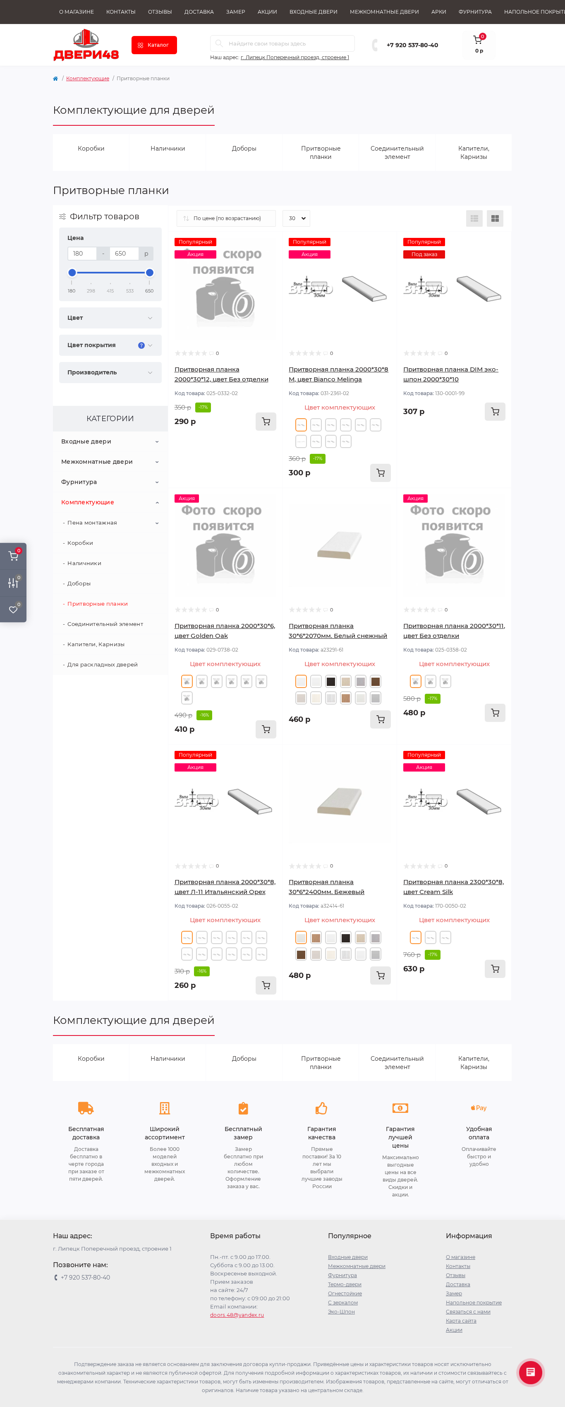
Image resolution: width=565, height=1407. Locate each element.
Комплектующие (87, 78)
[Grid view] (495, 218)
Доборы (79, 583)
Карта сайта (461, 1321)
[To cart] (266, 421)
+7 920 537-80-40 (412, 45)
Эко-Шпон (341, 1312)
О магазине (76, 12)
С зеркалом (343, 1302)
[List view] (474, 218)
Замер (235, 12)
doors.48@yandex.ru (237, 1315)
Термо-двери (345, 1284)
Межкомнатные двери (384, 12)
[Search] (219, 43)
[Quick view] (270, 244)
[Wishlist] (270, 260)
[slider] (72, 273)
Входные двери (314, 12)
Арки (438, 12)
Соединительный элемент (105, 624)
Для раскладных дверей (102, 664)
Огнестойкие (345, 1293)
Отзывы (160, 12)
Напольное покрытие (474, 1302)
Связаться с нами (468, 1312)
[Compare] (270, 275)
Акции (267, 12)
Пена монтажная (92, 522)
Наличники (84, 563)
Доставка (199, 12)
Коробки (80, 542)
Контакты (121, 12)
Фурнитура (475, 12)
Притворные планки (97, 603)
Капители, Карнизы (95, 644)
